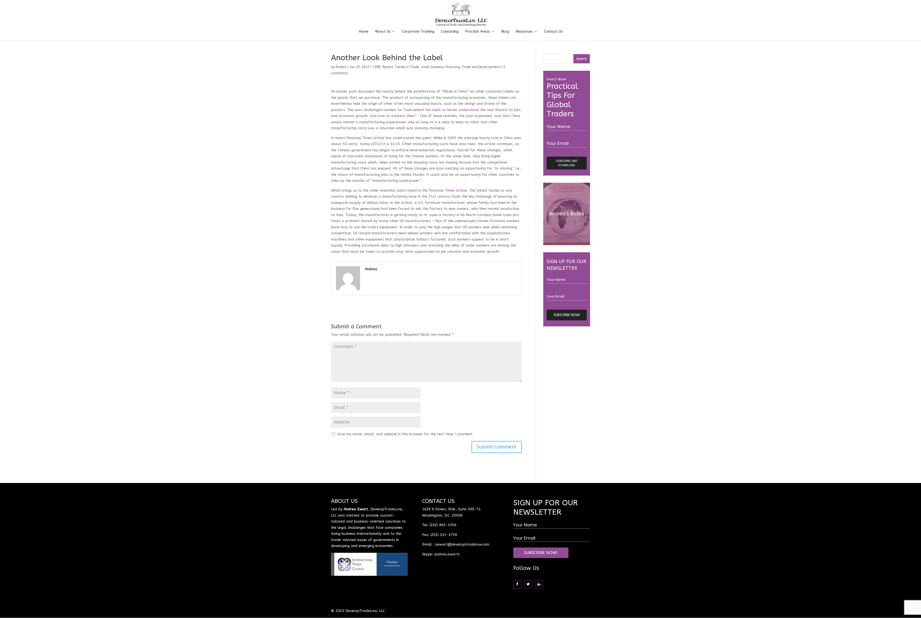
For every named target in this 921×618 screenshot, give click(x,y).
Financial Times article (366, 138)
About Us (382, 32)
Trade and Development (481, 67)
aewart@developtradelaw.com (462, 544)
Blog (505, 32)
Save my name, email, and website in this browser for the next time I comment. (405, 434)
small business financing (440, 67)
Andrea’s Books (566, 214)
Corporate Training (418, 32)
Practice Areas (477, 32)
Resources (524, 32)
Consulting (450, 32)
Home (363, 32)
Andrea (341, 67)
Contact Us (553, 32)
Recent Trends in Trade (401, 67)
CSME (376, 67)
